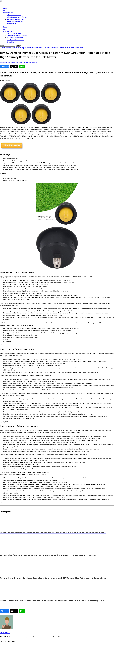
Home (5, 9)
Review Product (8, 13)
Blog (4, 11)
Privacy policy (54, 644)
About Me (61, 644)
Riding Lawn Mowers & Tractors (17, 17)
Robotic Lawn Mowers (14, 15)
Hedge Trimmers (12, 24)
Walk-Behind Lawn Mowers (15, 21)
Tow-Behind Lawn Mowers (15, 19)
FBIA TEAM (10, 62)
